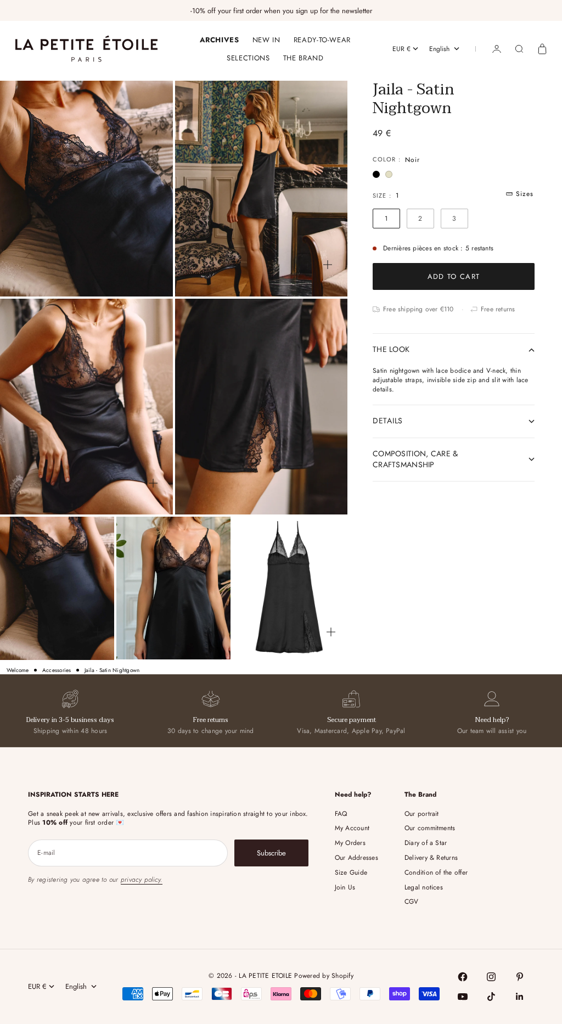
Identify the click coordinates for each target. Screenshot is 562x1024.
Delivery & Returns (431, 858)
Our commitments (430, 828)
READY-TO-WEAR (322, 40)
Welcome (18, 670)
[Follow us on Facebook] (462, 976)
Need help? (492, 719)
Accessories (56, 670)
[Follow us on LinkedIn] (519, 996)
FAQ (341, 814)
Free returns (210, 719)
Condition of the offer (436, 872)
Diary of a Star (425, 843)
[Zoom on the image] (153, 265)
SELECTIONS (248, 58)
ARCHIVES (219, 40)
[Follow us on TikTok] (491, 996)
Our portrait (421, 814)
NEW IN (266, 40)
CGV (411, 902)
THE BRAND (303, 58)
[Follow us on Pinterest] (519, 976)
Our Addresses (356, 858)
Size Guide (351, 872)
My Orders (350, 843)
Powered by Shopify (323, 976)
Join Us (345, 887)
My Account (352, 828)
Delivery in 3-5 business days (70, 719)
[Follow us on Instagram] (491, 976)
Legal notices (423, 887)
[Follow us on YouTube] (462, 996)
